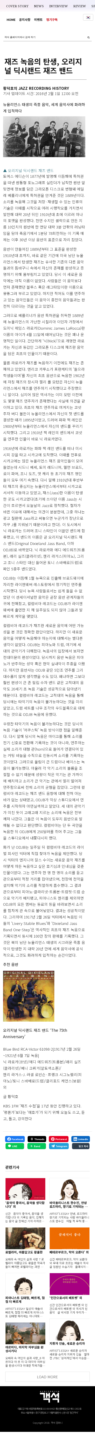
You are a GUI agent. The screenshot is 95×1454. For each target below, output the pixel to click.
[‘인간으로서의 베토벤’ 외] (69, 1284)
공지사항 (24, 19)
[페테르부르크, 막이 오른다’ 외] (69, 1238)
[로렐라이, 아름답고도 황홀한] (25, 1238)
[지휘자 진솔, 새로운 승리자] (69, 1330)
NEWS (39, 6)
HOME (11, 19)
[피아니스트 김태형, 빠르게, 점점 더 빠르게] (25, 1284)
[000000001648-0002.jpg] (28, 996)
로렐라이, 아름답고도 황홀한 (24, 1252)
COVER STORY (17, 6)
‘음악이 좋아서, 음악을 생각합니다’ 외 (25, 1204)
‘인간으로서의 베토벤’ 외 (65, 1298)
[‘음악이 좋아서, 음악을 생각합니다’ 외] (25, 1189)
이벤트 (38, 19)
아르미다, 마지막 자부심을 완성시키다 (24, 1349)
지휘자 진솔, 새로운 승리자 (67, 1343)
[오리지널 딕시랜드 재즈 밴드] (44, 136)
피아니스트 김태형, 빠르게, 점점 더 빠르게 (25, 1299)
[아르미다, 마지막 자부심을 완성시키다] (25, 1333)
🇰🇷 (88, 17)
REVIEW (79, 6)
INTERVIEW (58, 6)
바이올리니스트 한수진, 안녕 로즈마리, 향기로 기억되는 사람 (68, 1204)
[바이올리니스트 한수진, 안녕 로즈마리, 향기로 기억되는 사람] (69, 1189)
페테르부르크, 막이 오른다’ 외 (69, 1252)
